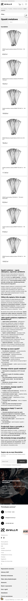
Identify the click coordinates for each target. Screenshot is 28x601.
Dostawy (3, 557)
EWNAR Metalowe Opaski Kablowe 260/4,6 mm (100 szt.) (13, 138)
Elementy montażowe (17, 8)
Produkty (10, 8)
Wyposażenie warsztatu (7, 568)
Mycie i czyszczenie (6, 586)
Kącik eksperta (4, 544)
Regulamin (9, 464)
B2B (2, 546)
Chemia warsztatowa (7, 596)
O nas (2, 552)
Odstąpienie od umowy (6, 554)
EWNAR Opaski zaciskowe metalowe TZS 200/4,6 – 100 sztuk (13, 79)
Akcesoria (3, 582)
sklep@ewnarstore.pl (10, 517)
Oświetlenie (4, 593)
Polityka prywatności (6, 550)
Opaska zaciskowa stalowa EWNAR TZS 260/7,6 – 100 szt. (13, 168)
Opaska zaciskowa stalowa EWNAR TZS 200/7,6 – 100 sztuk (13, 109)
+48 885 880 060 (11, 1)
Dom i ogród (4, 589)
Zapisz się (22, 461)
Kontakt (3, 548)
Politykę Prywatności (16, 464)
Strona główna (4, 8)
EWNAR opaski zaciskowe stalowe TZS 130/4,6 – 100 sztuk (13, 50)
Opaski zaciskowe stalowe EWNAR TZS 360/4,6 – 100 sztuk (13, 227)
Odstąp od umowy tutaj (6, 561)
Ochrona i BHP (5, 572)
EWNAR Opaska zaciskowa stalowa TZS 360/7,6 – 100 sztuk (13, 257)
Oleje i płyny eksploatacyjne (8, 579)
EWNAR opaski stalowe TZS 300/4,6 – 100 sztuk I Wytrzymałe (12, 198)
